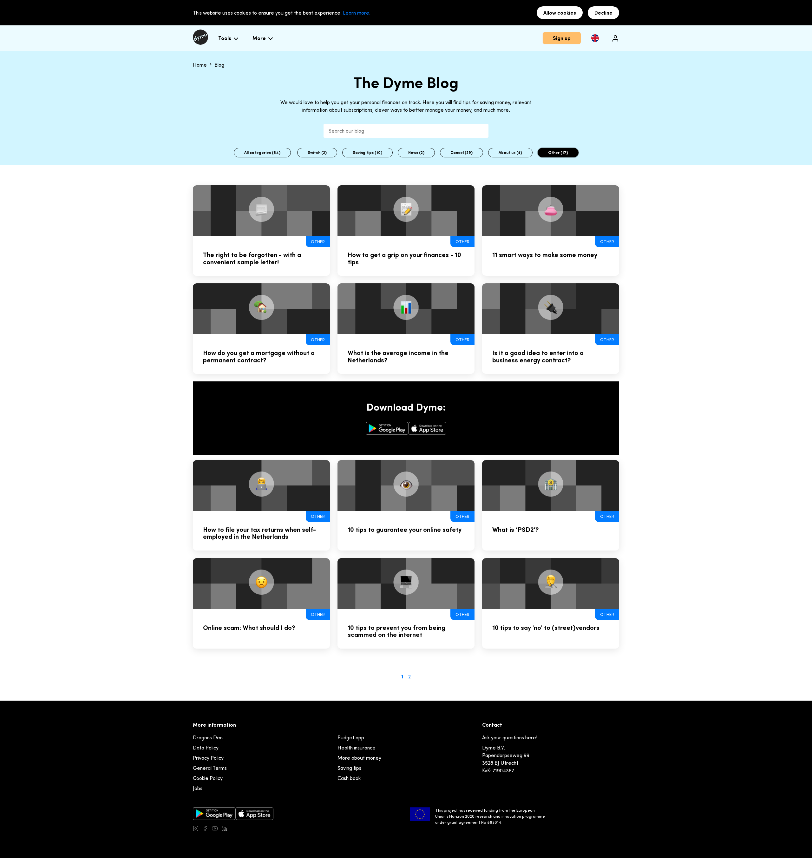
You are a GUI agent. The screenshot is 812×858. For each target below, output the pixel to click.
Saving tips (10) (367, 152)
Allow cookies (559, 13)
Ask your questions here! (509, 737)
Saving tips (349, 768)
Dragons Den (208, 737)
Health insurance (356, 747)
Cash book (349, 778)
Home (200, 65)
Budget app (350, 737)
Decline (603, 13)
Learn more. (356, 13)
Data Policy (206, 747)
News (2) (416, 152)
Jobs (197, 788)
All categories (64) (262, 152)
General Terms (210, 768)
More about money (359, 758)
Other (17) (558, 152)
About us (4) (510, 152)
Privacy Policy (208, 758)
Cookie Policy (208, 778)
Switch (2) (317, 152)
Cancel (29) (461, 152)
